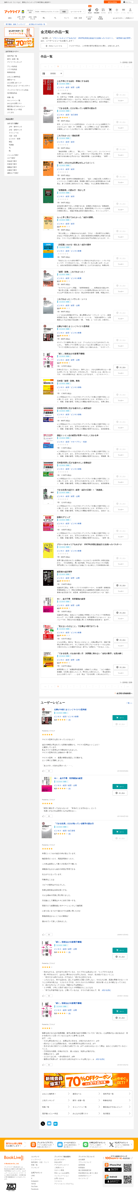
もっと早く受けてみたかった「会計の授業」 (76, 217)
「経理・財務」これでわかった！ (71, 271)
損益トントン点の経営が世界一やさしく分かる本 (78, 435)
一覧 (129, 703)
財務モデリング (63, 517)
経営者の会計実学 (124, 38)
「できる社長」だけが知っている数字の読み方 (77, 108)
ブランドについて (84, 1162)
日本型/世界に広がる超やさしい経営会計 (74, 408)
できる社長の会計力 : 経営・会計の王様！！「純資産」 (80, 489)
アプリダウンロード (61, 1165)
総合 (10, 18)
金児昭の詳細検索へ (124, 693)
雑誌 (10, 141)
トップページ (36, 1159)
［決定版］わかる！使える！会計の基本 (74, 244)
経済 (72, 142)
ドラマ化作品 (12, 69)
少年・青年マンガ (21, 18)
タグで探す (11, 158)
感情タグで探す (13, 173)
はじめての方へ (118, 18)
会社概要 (81, 1159)
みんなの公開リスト (14, 103)
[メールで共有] (49, 1125)
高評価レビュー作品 (14, 109)
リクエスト (58, 1181)
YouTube (34, 1186)
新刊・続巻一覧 (13, 59)
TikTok (33, 1183)
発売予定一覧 (12, 56)
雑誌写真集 (100, 18)
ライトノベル (14, 132)
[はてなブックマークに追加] (55, 1125)
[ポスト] (43, 1124)
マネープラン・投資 (79, 441)
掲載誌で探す (12, 167)
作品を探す (58, 1162)
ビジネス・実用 (14, 138)
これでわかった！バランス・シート (72, 299)
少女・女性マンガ (33, 18)
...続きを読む (106, 990)
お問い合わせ (59, 1178)
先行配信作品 (12, 93)
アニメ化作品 (12, 66)
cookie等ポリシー (84, 1175)
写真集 (11, 144)
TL (55, 18)
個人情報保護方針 (84, 1170)
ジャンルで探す (13, 155)
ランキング (35, 1167)
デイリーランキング (14, 62)
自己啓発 (74, 114)
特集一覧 (10, 97)
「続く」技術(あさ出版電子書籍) (71, 353)
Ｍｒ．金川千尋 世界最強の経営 (71, 598)
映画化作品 (11, 72)
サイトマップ (83, 1178)
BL (44, 17)
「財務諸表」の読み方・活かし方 (71, 190)
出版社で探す (12, 170)
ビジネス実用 (89, 18)
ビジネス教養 (76, 251)
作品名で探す (12, 161)
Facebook (34, 1189)
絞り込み (30, 11)
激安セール (11, 79)
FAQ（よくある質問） (62, 1173)
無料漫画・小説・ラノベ (40, 1162)
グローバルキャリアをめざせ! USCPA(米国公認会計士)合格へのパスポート (83, 38)
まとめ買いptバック (14, 82)
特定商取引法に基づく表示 (88, 1173)
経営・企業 (75, 87)
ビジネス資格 (76, 387)
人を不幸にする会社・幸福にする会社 (73, 81)
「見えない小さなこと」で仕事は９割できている (78, 626)
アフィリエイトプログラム (64, 1183)
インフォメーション (61, 1175)
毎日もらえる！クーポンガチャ (18, 85)
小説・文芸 (78, 18)
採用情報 (81, 1165)
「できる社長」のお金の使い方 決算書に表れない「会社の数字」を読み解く (90, 653)
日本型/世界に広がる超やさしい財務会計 (74, 462)
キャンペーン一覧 (13, 100)
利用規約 (81, 1167)
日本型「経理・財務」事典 (68, 380)
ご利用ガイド (129, 18)
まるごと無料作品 (13, 76)
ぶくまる (10, 112)
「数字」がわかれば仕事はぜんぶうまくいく (76, 162)
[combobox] (47, 11)
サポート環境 (59, 1170)
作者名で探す (12, 164)
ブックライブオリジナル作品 (17, 90)
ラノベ (66, 18)
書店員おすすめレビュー (16, 106)
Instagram (34, 1181)
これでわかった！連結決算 (68, 135)
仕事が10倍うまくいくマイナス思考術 (73, 326)
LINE (33, 1175)
